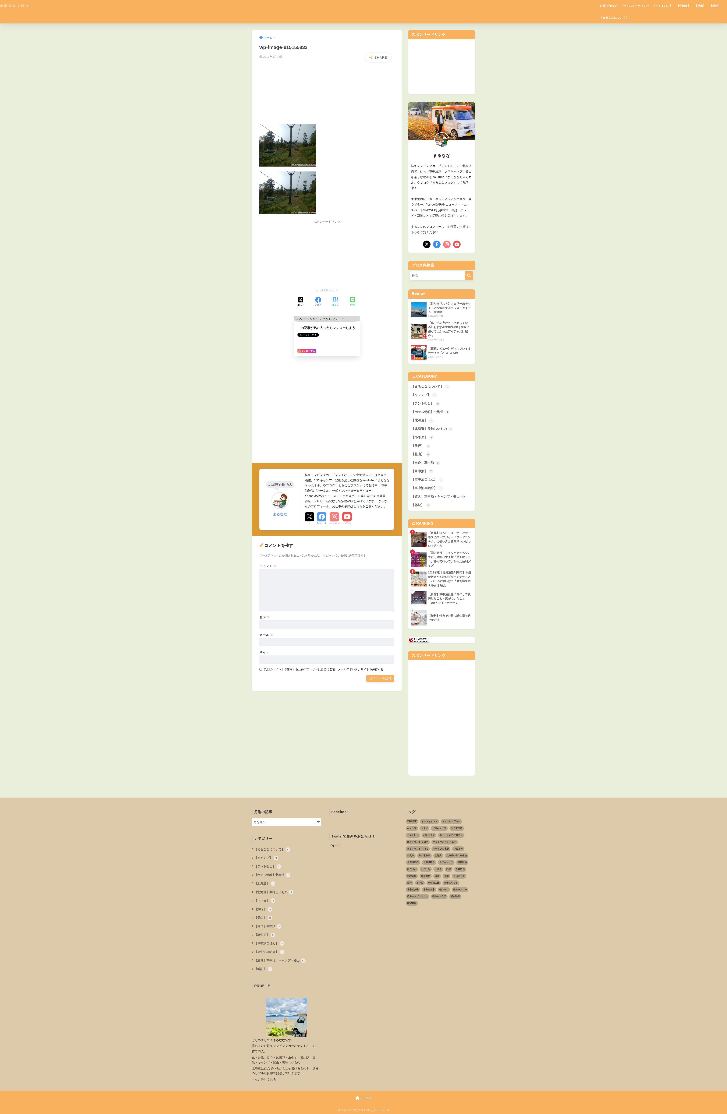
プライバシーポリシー (635, 5)
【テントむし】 (663, 5)
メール (266, 635)
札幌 (448, 869)
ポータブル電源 (441, 848)
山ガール (425, 869)
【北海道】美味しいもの (431, 429)
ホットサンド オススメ (451, 835)
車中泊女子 (413, 889)
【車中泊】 (422, 471)
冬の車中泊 (424, 855)
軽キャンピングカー (417, 896)
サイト (264, 652)
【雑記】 (420, 505)
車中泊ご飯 (433, 882)
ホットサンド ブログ (417, 842)
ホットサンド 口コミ (417, 848)
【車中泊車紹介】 (426, 488)
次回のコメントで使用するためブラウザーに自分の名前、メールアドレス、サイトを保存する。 (325, 669)
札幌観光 (460, 869)
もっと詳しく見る (264, 1079)
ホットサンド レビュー (444, 842)
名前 (264, 617)
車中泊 (420, 882)
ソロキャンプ (439, 828)
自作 (409, 882)
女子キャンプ (446, 862)
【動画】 (715, 5)
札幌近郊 (411, 876)
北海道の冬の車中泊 (456, 855)
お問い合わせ (608, 5)
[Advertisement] (326, 94)
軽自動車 (455, 896)
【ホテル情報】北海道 (429, 412)
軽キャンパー (460, 889)
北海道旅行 (413, 862)
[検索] (469, 275)
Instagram (334, 523)
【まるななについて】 (614, 17)
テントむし (413, 835)
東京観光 (425, 876)
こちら (357, 506)
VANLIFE (412, 821)
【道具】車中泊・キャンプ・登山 (438, 496)
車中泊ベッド (451, 882)
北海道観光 (429, 862)
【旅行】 (420, 446)
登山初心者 (459, 876)
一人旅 (410, 855)
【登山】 (700, 5)
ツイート (335, 845)
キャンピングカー (451, 821)
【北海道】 (683, 5)
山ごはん (411, 869)
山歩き (438, 869)
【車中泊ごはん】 (426, 479)
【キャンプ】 (423, 395)
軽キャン (444, 889)
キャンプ (411, 828)
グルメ (424, 828)
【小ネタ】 (421, 437)
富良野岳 (462, 862)
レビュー (458, 848)
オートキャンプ (429, 821)
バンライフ (429, 835)
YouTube (347, 523)
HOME (366, 1098)
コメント (267, 566)
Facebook (321, 523)
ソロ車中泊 (456, 828)
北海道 (438, 855)
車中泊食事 (429, 889)
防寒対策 (411, 903)
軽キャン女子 (439, 896)
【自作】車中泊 (424, 462)
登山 (446, 876)
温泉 (437, 876)
